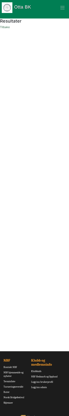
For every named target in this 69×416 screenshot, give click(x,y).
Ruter (7, 392)
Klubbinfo (36, 371)
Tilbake (5, 27)
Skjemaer (8, 402)
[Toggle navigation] (62, 7)
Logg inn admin (39, 387)
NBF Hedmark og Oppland (44, 376)
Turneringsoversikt (13, 386)
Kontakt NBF (10, 367)
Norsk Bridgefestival (14, 397)
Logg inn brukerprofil (42, 381)
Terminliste (9, 381)
